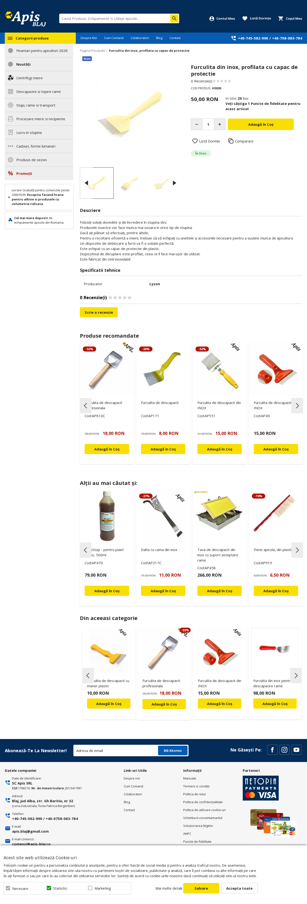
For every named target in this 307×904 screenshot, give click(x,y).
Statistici (60, 888)
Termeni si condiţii (196, 786)
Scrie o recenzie (99, 312)
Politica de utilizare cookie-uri (204, 810)
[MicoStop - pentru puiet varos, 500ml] (107, 516)
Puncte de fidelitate (197, 841)
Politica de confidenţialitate (203, 802)
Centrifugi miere (29, 77)
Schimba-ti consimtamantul (202, 818)
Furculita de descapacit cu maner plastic (108, 683)
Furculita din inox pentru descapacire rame (272, 683)
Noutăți (23, 64)
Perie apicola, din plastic (273, 549)
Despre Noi (89, 38)
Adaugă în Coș (108, 703)
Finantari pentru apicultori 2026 (42, 50)
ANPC (187, 833)
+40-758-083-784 (287, 38)
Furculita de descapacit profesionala (103, 405)
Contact (175, 38)
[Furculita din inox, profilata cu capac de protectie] (96, 183)
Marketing (102, 888)
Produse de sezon (31, 159)
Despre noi (132, 778)
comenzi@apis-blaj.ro (31, 843)
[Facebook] (272, 750)
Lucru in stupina (29, 132)
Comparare (244, 141)
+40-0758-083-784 (62, 818)
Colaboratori (140, 38)
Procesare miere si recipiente (40, 118)
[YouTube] (296, 750)
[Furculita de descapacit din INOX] (276, 369)
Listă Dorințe (209, 141)
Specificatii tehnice (100, 270)
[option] (130, 114)
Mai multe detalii (168, 888)
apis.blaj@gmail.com (30, 831)
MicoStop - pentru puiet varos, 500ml (104, 552)
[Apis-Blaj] (25, 19)
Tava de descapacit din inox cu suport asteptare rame (217, 555)
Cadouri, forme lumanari (35, 146)
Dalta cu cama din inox (159, 549)
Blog (159, 38)
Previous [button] (86, 183)
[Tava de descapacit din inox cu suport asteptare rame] (220, 516)
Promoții (24, 173)
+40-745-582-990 (253, 38)
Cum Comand (114, 38)
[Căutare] (174, 18)
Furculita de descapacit (160, 402)
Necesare (20, 888)
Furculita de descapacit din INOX (219, 405)
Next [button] (174, 183)
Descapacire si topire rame (38, 91)
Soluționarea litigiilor (198, 826)
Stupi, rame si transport (35, 105)
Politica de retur (194, 794)
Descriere (90, 210)
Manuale (189, 778)
